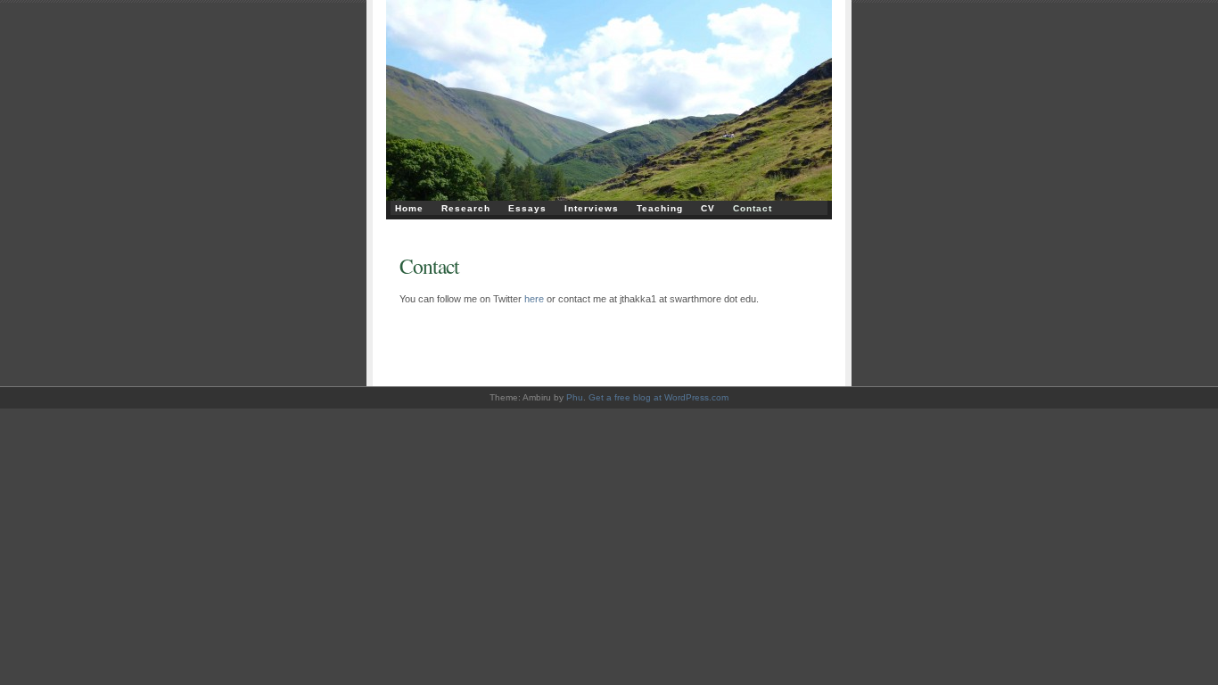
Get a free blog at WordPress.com (658, 397)
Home (409, 208)
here (534, 298)
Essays (527, 208)
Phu (574, 397)
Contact (752, 208)
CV (708, 208)
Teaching (660, 208)
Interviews (591, 208)
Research (465, 208)
